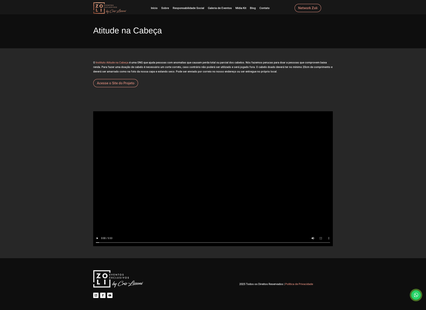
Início (154, 8)
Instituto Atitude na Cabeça (112, 62)
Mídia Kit (240, 8)
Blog (253, 8)
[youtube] (109, 295)
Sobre (165, 8)
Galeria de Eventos (220, 8)
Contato (264, 8)
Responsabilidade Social (188, 8)
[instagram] (96, 295)
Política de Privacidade (299, 284)
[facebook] (103, 295)
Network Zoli (308, 8)
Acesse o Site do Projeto (115, 83)
